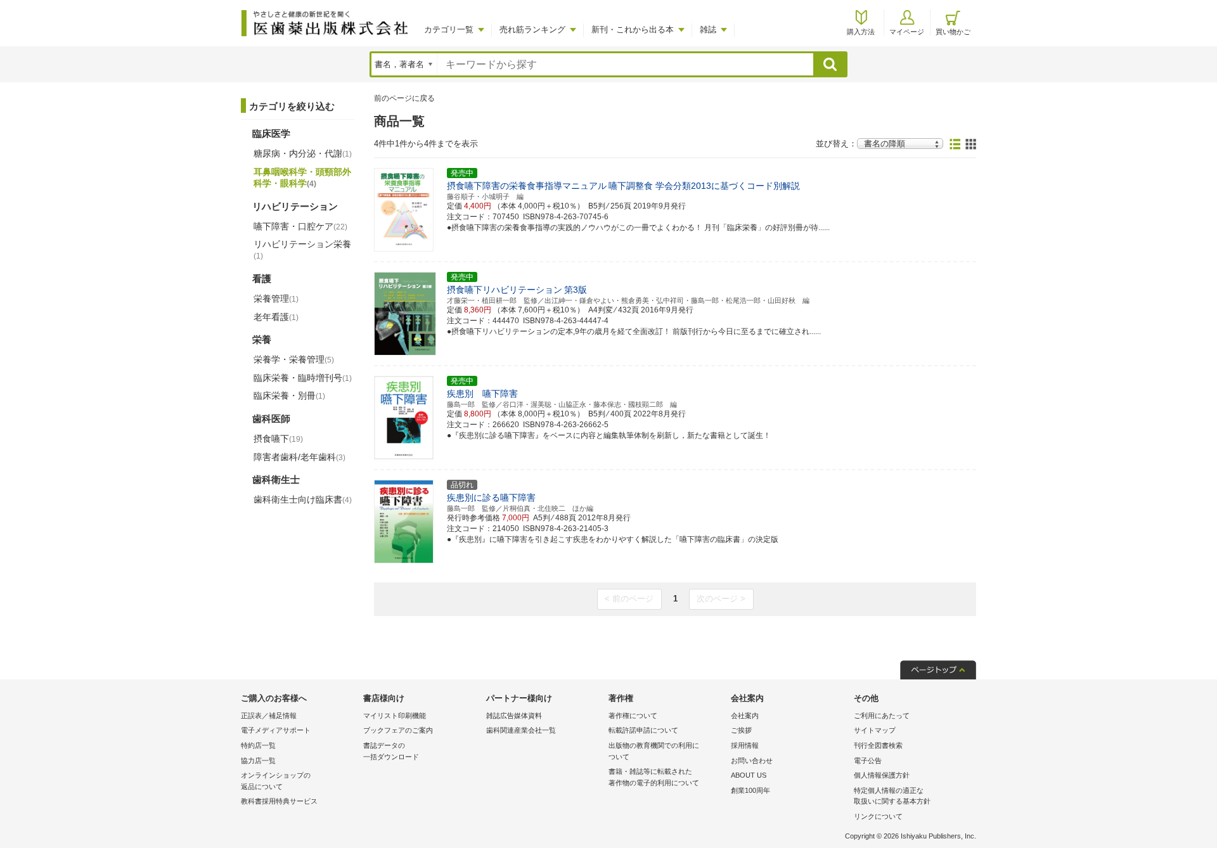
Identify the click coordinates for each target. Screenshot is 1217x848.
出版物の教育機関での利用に (653, 751)
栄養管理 (276, 298)
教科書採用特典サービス (279, 801)
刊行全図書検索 (878, 745)
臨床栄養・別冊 (289, 395)
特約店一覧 (258, 745)
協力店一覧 (258, 760)
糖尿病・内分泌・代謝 (303, 153)
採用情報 (745, 745)
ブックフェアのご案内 (398, 730)
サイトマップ (875, 730)
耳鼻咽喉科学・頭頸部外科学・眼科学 (302, 177)
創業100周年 (750, 790)
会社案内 (745, 715)
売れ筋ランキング (532, 29)
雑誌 (708, 29)
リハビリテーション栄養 (302, 249)
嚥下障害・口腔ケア (300, 226)
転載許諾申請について (643, 730)
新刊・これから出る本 (632, 29)
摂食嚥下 (278, 439)
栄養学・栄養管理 (294, 359)
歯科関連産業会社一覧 (521, 730)
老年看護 (276, 317)
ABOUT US (748, 775)
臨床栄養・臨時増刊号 (303, 378)
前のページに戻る (404, 98)
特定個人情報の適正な (892, 796)
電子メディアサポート (276, 730)
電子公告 (868, 760)
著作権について (632, 715)
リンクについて (878, 816)
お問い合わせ (752, 760)
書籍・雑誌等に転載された (653, 777)
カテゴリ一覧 (448, 29)
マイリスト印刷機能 (394, 715)
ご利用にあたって (882, 715)
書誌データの (391, 751)
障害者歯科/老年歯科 (299, 457)
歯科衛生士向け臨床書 (303, 499)
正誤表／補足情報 (269, 715)
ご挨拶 (741, 730)
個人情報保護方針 (882, 775)
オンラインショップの (276, 780)
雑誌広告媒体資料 (514, 715)
